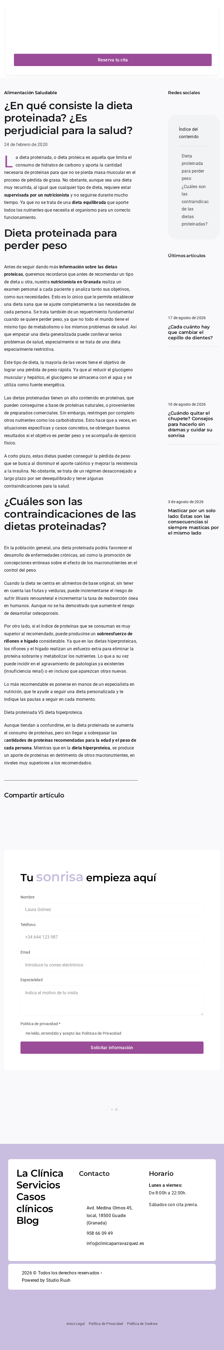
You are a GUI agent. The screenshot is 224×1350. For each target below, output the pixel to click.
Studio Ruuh (58, 1280)
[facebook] (169, 101)
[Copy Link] (133, 813)
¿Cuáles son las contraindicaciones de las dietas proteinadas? (195, 205)
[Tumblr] (107, 813)
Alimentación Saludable (30, 92)
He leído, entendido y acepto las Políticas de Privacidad (73, 1033)
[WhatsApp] (89, 813)
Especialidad (31, 980)
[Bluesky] (63, 813)
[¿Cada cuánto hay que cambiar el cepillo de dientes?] (194, 270)
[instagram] (178, 101)
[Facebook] (45, 813)
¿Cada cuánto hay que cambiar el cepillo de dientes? (190, 332)
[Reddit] (71, 813)
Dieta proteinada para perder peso (193, 167)
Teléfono (28, 924)
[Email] (124, 813)
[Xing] (115, 813)
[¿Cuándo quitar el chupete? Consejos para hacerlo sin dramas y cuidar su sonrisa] (194, 356)
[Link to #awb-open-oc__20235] (208, 26)
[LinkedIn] (80, 813)
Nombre (27, 897)
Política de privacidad (40, 1024)
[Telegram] (98, 813)
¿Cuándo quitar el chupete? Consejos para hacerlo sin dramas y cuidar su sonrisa (190, 424)
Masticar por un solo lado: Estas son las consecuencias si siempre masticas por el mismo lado (193, 522)
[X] (54, 813)
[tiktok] (200, 1276)
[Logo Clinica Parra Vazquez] (61, 8)
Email (25, 952)
